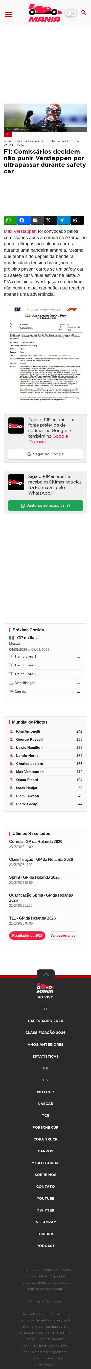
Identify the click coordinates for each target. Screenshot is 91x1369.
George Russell (29, 739)
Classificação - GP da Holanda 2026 (41, 859)
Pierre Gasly (26, 804)
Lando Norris (27, 756)
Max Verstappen (20, 231)
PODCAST (45, 1246)
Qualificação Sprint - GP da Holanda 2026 (41, 897)
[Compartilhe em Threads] (77, 220)
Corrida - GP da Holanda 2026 (35, 841)
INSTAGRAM (46, 1222)
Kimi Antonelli (28, 731)
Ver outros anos (63, 935)
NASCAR (45, 1104)
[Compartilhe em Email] (37, 220)
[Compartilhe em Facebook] (24, 220)
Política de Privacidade (45, 1288)
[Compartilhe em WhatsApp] (10, 220)
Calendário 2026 (45, 1021)
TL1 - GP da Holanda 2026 (32, 918)
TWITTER (45, 1210)
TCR (45, 1116)
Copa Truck (45, 1139)
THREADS (45, 1234)
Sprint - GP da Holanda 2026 (34, 877)
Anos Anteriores (45, 1045)
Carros (45, 1151)
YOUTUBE (45, 1198)
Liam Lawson (27, 796)
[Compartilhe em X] (50, 220)
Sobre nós (45, 1175)
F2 (45, 1068)
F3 (45, 1080)
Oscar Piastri (27, 780)
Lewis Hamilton (29, 747)
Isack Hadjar (26, 788)
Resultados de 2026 (27, 935)
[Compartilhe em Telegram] (64, 220)
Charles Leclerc (29, 764)
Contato (45, 1187)
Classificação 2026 (45, 1033)
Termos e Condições (45, 1301)
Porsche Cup (45, 1127)
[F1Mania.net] (45, 13)
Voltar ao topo (46, 975)
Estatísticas (45, 1056)
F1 (7, 134)
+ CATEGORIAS (45, 1163)
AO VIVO (46, 997)
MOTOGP (45, 1092)
